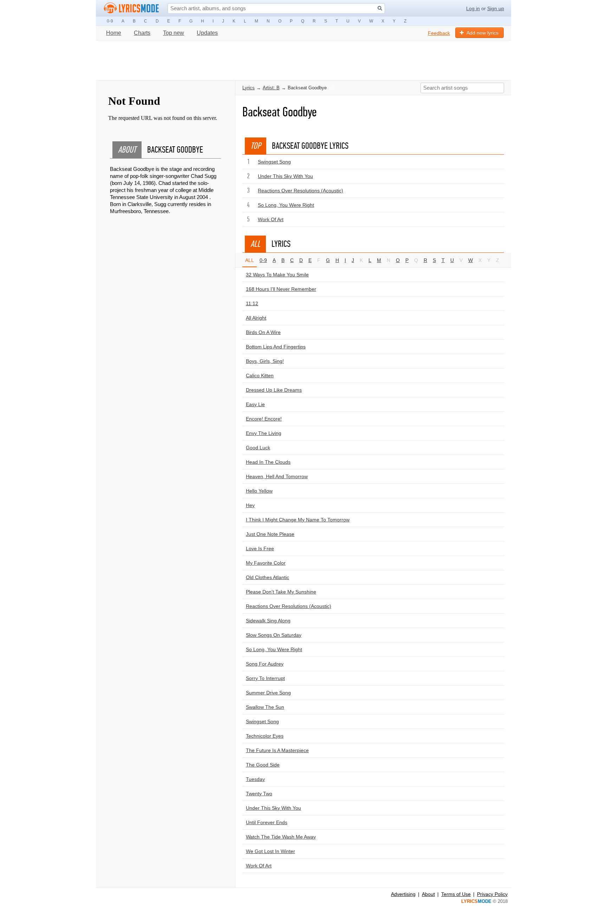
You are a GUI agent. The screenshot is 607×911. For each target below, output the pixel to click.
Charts (142, 33)
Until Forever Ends (266, 822)
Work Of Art (270, 219)
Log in (473, 8)
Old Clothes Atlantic (267, 577)
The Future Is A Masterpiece (277, 750)
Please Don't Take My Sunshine (281, 592)
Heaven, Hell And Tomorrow (277, 476)
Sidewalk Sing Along (268, 620)
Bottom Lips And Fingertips (276, 346)
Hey (250, 505)
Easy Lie (255, 404)
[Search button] (380, 8)
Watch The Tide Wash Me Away (281, 837)
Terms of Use (456, 894)
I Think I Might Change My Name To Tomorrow (298, 519)
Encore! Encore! (264, 419)
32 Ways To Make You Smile (277, 274)
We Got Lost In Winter (270, 851)
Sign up (495, 8)
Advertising (403, 894)
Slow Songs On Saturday (273, 635)
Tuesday (255, 779)
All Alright (256, 318)
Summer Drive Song (268, 692)
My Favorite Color (266, 563)
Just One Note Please (270, 534)
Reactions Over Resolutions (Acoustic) (300, 190)
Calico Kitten (260, 375)
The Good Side (263, 765)
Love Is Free (260, 548)
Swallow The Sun (265, 707)
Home (113, 33)
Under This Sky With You (285, 176)
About (428, 894)
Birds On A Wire (263, 332)
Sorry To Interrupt (265, 678)
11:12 (252, 303)
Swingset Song (274, 162)
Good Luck (258, 447)
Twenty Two (259, 793)
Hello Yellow (259, 491)
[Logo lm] (131, 8)
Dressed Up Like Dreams (274, 390)
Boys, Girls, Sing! (265, 361)
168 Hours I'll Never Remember (281, 289)
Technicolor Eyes (264, 736)
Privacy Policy (492, 894)
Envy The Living (263, 433)
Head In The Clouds (268, 462)
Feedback (439, 33)
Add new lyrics (482, 33)
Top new (173, 33)
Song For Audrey (264, 664)
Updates (207, 33)
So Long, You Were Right (286, 205)
